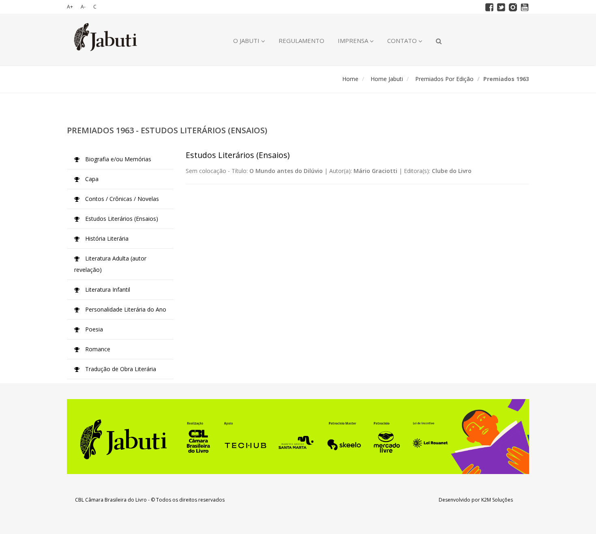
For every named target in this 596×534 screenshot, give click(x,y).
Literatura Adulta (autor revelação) (110, 263)
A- (83, 6)
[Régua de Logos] (298, 436)
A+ (70, 6)
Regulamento (301, 40)
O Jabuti (247, 40)
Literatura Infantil (107, 289)
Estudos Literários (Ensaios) (121, 218)
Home (350, 79)
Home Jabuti (387, 79)
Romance (97, 349)
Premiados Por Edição (444, 79)
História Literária (106, 238)
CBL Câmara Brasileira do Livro (111, 499)
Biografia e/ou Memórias (117, 159)
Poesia (93, 329)
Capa (91, 179)
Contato (402, 40)
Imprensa (354, 40)
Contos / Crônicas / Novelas (121, 199)
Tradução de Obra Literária (120, 369)
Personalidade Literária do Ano (125, 309)
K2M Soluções (497, 499)
